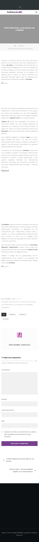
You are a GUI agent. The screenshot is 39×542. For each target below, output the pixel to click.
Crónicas (12, 314)
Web (2, 421)
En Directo (22, 314)
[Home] (15, 46)
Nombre (4, 399)
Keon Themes (18, 533)
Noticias (6, 319)
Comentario (6, 370)
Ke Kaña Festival (8, 305)
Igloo (34, 302)
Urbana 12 (6, 307)
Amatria (5, 302)
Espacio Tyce (15, 302)
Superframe (29, 305)
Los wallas (19, 305)
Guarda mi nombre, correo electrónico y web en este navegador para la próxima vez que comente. (20, 434)
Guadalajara (25, 302)
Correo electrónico (8, 410)
